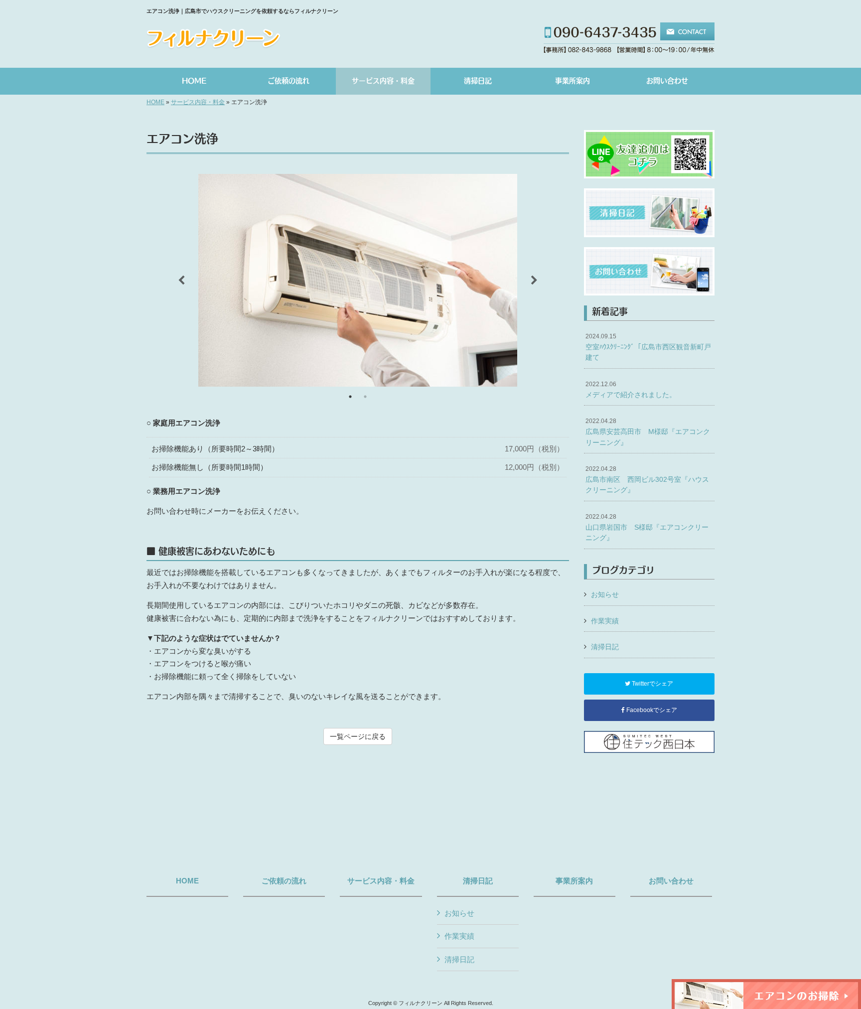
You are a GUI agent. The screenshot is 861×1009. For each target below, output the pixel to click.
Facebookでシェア (651, 710)
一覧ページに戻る (358, 736)
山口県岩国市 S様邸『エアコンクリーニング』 (647, 527)
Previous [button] (181, 281)
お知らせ (605, 594)
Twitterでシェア (651, 683)
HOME (155, 102)
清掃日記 (605, 647)
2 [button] (365, 397)
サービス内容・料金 (198, 102)
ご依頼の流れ (284, 881)
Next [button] (534, 281)
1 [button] (350, 397)
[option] (358, 280)
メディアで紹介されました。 (630, 390)
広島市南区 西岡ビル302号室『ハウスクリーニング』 (647, 479)
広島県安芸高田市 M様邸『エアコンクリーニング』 (647, 432)
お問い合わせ (671, 881)
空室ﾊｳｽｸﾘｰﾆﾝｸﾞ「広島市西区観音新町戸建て (648, 347)
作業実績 (605, 621)
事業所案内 (574, 881)
